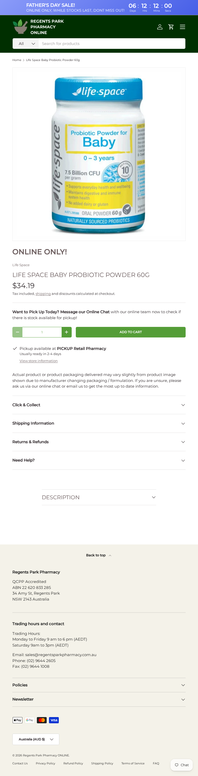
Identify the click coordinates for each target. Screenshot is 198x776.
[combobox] (99, 43)
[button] (171, 27)
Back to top (96, 555)
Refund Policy (73, 763)
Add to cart (131, 332)
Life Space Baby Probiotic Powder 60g (53, 60)
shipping (43, 293)
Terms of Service (133, 763)
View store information (39, 361)
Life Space (21, 265)
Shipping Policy (102, 763)
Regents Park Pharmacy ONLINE (46, 755)
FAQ (156, 763)
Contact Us (20, 763)
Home (16, 60)
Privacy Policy (45, 763)
